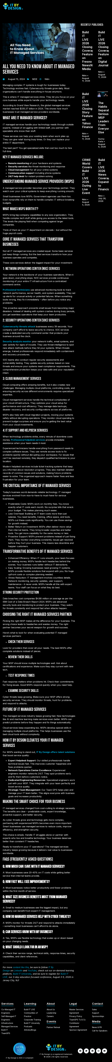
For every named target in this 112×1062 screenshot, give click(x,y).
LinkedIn (18, 970)
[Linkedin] (92, 1050)
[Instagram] (98, 1050)
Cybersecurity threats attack (19, 326)
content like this (21, 967)
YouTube (32, 970)
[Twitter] (86, 1050)
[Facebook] (80, 1050)
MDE (34, 79)
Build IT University (22, 973)
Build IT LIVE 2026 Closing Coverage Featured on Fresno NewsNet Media (89, 51)
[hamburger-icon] (106, 6)
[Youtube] (104, 1050)
